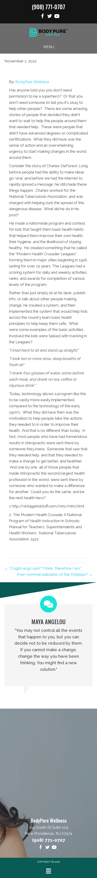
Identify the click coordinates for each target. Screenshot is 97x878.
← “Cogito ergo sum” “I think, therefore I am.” (43, 568)
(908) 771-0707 (48, 6)
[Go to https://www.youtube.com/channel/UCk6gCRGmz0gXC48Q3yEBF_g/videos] (56, 17)
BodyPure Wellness (32, 82)
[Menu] (48, 871)
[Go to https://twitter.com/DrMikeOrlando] (49, 17)
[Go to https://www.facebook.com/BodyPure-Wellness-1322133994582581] (42, 17)
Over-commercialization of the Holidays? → (54, 574)
